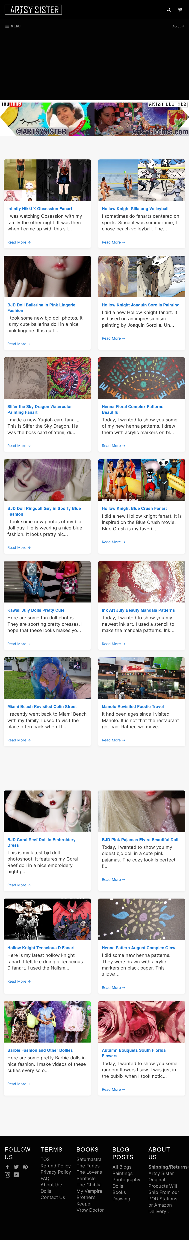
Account (178, 26)
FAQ (45, 1178)
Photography (126, 1179)
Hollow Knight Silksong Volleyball (135, 208)
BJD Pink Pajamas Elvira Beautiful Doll (140, 839)
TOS (45, 1159)
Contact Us (53, 1197)
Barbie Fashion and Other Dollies (40, 1050)
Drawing (121, 1199)
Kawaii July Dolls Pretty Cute (36, 610)
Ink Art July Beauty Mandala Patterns (138, 610)
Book (118, 1192)
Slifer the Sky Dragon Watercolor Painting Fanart (39, 409)
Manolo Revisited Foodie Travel (133, 706)
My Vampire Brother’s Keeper (89, 1197)
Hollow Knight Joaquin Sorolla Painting (141, 305)
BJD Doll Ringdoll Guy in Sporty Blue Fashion (44, 511)
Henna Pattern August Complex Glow (138, 947)
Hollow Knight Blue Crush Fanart (134, 508)
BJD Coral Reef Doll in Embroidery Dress (41, 842)
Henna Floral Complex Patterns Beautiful (132, 409)
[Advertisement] (94, 68)
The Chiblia (89, 1184)
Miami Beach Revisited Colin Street (42, 706)
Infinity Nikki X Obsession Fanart (39, 208)
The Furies (88, 1166)
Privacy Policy (56, 1172)
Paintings (122, 1173)
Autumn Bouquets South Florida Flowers (134, 1052)
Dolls (117, 1186)
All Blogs (121, 1167)
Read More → (19, 242)
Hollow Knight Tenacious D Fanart (41, 947)
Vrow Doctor (90, 1210)
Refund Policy (56, 1166)
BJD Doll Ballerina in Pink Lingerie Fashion (41, 307)
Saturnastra (89, 1159)
